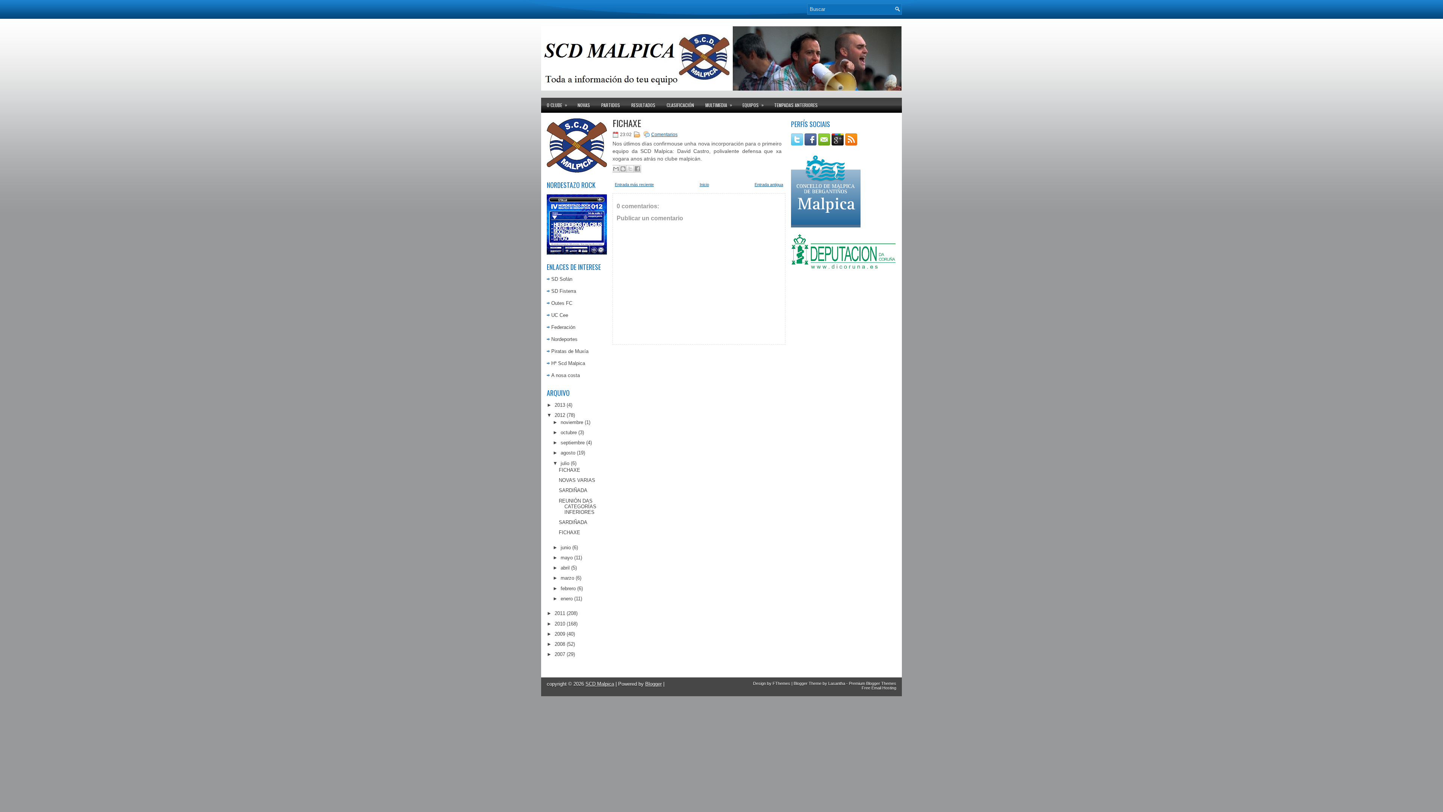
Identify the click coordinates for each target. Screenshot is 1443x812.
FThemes (781, 683)
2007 (560, 654)
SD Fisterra (563, 291)
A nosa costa (565, 375)
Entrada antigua (769, 184)
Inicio (704, 184)
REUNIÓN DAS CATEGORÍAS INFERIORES (577, 506)
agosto (568, 453)
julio (565, 463)
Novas (584, 105)
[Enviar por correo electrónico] (616, 169)
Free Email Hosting (879, 688)
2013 (560, 405)
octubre (569, 432)
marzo (567, 578)
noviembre (572, 422)
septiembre (573, 442)
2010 (560, 624)
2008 (560, 644)
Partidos (610, 105)
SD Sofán (561, 279)
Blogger (653, 684)
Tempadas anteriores (796, 105)
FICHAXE (569, 470)
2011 (560, 613)
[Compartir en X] (630, 169)
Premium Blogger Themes (872, 683)
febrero (568, 588)
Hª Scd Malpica (568, 363)
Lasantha (836, 683)
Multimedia (718, 105)
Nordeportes (564, 339)
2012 (560, 415)
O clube (557, 105)
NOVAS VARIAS (577, 480)
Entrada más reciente (634, 184)
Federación (563, 327)
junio (566, 547)
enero (567, 598)
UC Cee (559, 315)
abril (565, 568)
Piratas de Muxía (569, 351)
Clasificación (680, 105)
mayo (567, 558)
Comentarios (664, 134)
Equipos (753, 105)
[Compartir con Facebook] (637, 169)
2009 (560, 634)
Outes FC (561, 303)
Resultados (643, 105)
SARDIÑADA (573, 490)
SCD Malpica (599, 684)
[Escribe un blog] (623, 169)
